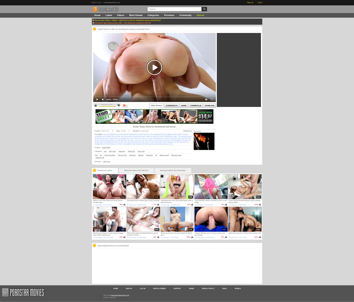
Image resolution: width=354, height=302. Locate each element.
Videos (120, 15)
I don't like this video (118, 105)
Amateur (132, 155)
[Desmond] (204, 143)
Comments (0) (195, 105)
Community (185, 15)
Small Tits (131, 151)
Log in (260, 2)
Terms (191, 288)
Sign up (250, 2)
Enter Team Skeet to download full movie (154, 127)
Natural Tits (100, 158)
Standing (149, 155)
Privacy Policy (208, 288)
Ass (105, 151)
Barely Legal (164, 155)
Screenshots (171, 105)
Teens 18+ (141, 151)
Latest (109, 15)
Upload (200, 15)
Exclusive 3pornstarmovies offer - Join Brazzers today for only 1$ (123, 23)
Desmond (197, 131)
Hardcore (122, 151)
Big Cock (112, 151)
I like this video (95, 105)
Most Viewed (136, 15)
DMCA (224, 288)
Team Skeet (106, 147)
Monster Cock (176, 155)
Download (209, 105)
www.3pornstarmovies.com (120, 295)
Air (101, 155)
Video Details (156, 105)
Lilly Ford (106, 161)
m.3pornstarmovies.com (112, 2)
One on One (122, 155)
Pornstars (169, 15)
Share (183, 105)
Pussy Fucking (110, 155)
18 (156, 155)
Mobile (238, 288)
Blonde (141, 155)
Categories (153, 15)
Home (97, 15)
